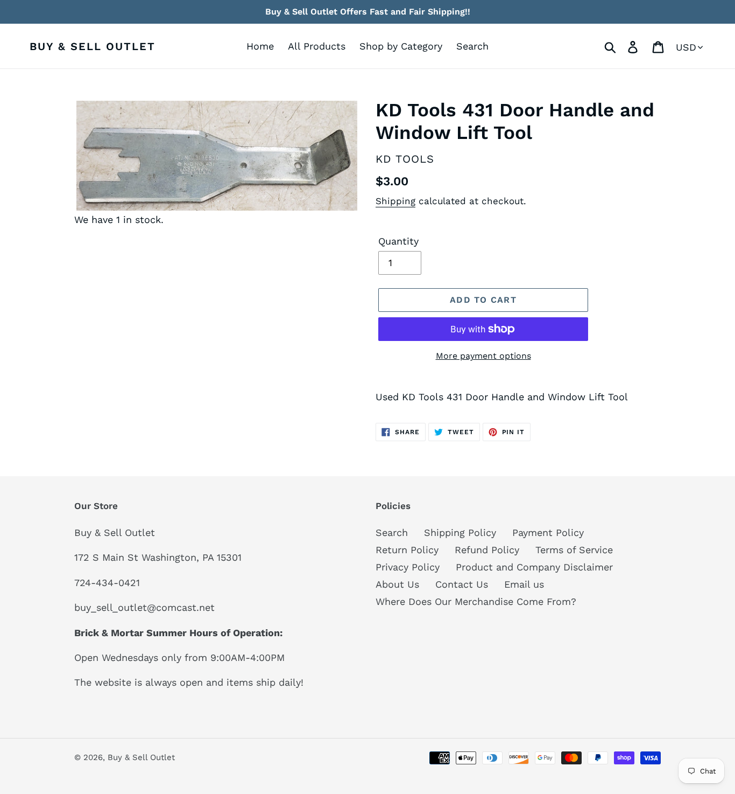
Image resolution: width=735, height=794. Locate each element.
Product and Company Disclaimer (534, 567)
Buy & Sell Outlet (93, 46)
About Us (397, 584)
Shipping (395, 201)
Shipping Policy (460, 532)
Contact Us (461, 584)
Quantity (398, 241)
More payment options (483, 356)
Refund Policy (487, 549)
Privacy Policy (408, 567)
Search (392, 532)
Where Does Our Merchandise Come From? (476, 601)
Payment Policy (548, 532)
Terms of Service (574, 549)
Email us (524, 584)
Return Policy (407, 549)
